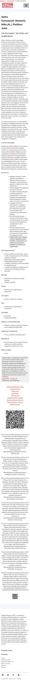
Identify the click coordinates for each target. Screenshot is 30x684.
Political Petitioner (15, 389)
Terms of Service (5, 663)
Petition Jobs (15, 391)
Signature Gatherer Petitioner (15, 400)
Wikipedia (5, 376)
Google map (5, 378)
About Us (3, 665)
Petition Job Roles (6, 659)
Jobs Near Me (15, 395)
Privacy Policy (4, 678)
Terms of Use (12, 678)
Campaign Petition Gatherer (15, 398)
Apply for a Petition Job (7, 661)
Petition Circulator (15, 404)
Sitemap (19, 678)
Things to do (13, 378)
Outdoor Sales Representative (15, 387)
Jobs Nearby (15, 393)
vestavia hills (10, 1)
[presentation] (26, 5)
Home (2, 658)
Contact (3, 667)
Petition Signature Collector (15, 402)
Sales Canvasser (14, 150)
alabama (2, 1)
